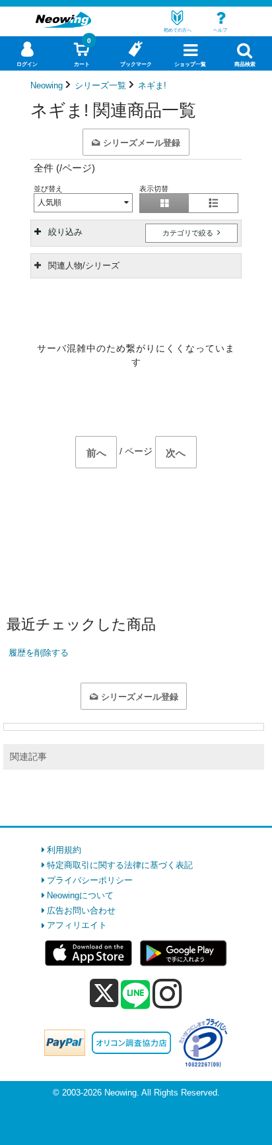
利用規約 (64, 850)
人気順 (49, 202)
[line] (135, 995)
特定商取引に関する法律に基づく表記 (120, 865)
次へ (176, 452)
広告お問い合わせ (81, 910)
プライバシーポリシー (90, 880)
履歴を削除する (39, 653)
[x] (104, 993)
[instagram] (167, 993)
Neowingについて (80, 895)
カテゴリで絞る (188, 233)
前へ (96, 452)
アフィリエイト (77, 925)
